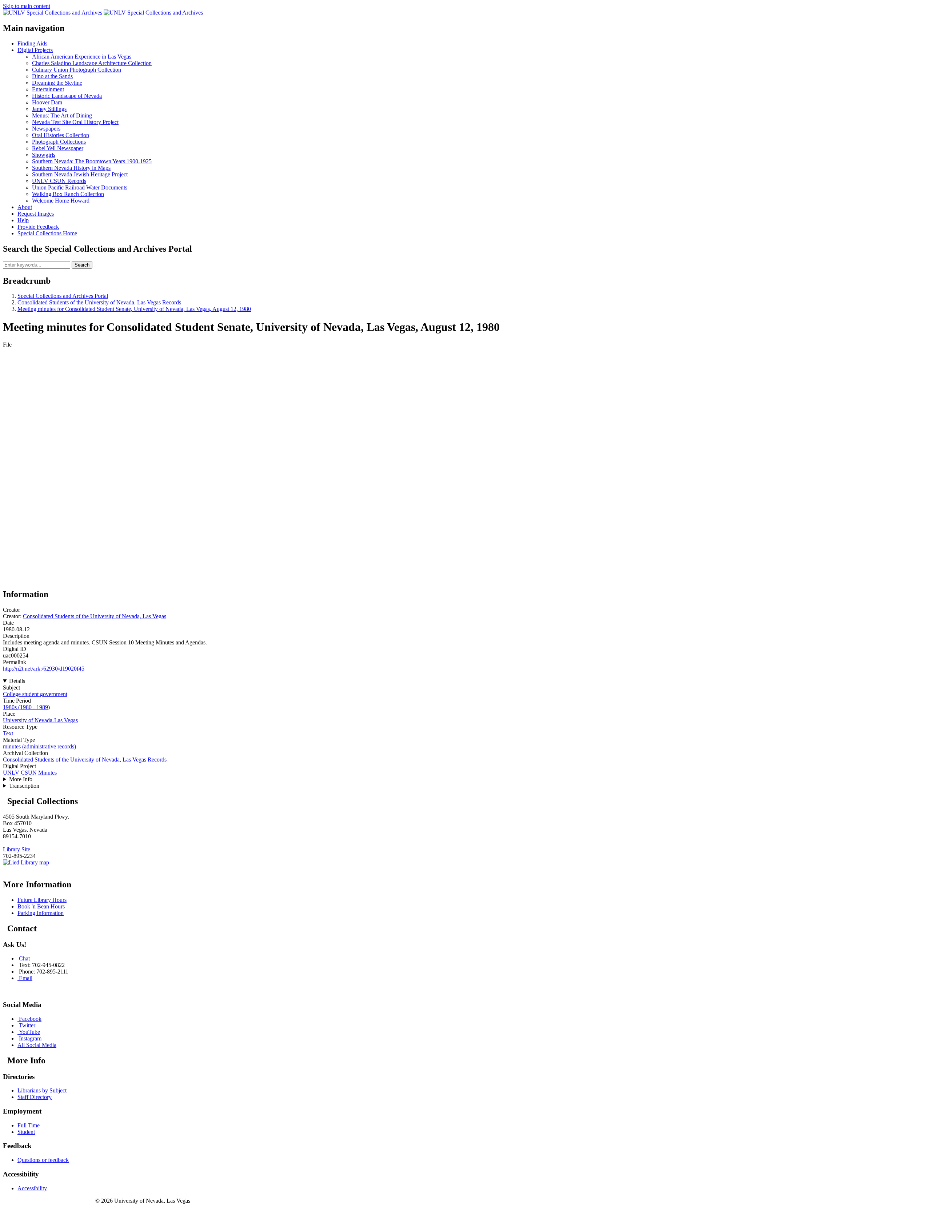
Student (26, 1132)
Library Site (18, 849)
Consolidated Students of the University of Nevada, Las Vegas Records (99, 302)
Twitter (27, 1025)
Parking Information (40, 913)
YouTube (29, 1032)
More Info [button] (20, 779)
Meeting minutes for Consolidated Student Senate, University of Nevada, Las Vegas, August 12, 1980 (134, 309)
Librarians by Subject (42, 1090)
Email (25, 978)
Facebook (30, 1019)
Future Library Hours (42, 900)
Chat (24, 958)
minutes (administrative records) (39, 746)
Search (82, 265)
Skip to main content (26, 6)
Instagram (30, 1038)
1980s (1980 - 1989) (26, 707)
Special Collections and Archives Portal (62, 296)
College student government (35, 694)
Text (8, 733)
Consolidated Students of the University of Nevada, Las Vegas (94, 616)
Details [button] (17, 681)
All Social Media (36, 1045)
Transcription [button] (24, 786)
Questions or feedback (43, 1160)
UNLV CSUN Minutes (30, 773)
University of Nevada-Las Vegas (40, 720)
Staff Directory (34, 1097)
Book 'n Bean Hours (41, 906)
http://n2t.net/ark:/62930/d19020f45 (43, 669)
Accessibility (32, 1188)
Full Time (28, 1125)
